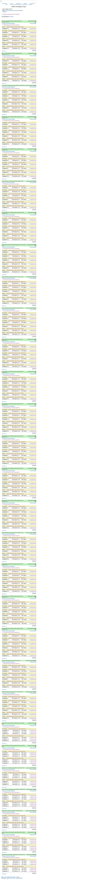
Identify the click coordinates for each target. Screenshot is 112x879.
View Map (11, 16)
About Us (14, 876)
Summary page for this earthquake (8, 23)
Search (11, 877)
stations (8, 877)
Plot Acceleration (33, 23)
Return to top (4, 83)
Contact (17, 876)
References (4, 11)
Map (14, 877)
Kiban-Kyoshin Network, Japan (11, 10)
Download (9, 876)
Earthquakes (3, 877)
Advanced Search (19, 877)
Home (2, 876)
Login (5, 876)
